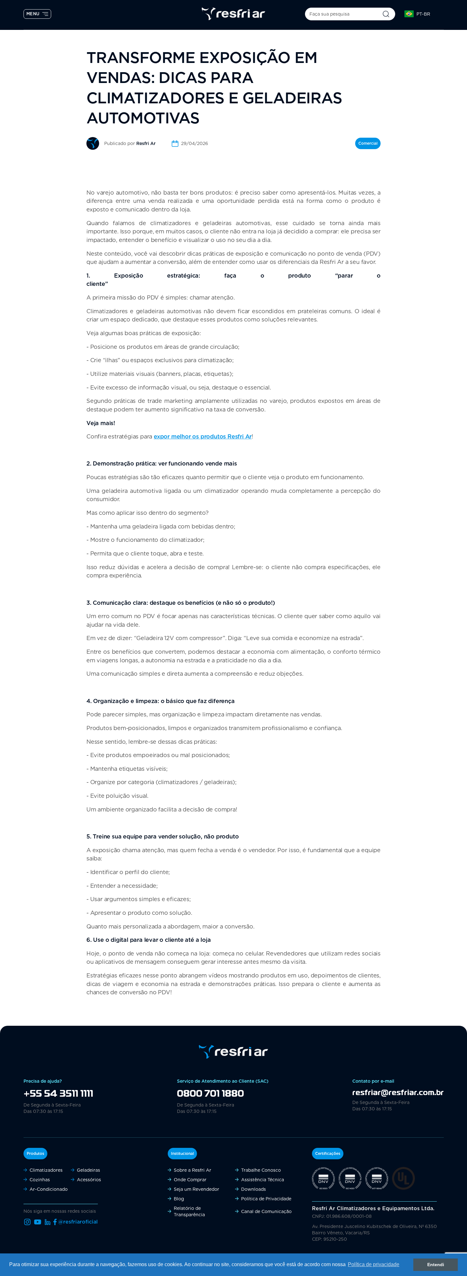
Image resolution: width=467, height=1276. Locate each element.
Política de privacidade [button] (373, 1264)
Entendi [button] (435, 1264)
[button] (420, 14)
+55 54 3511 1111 (58, 1094)
